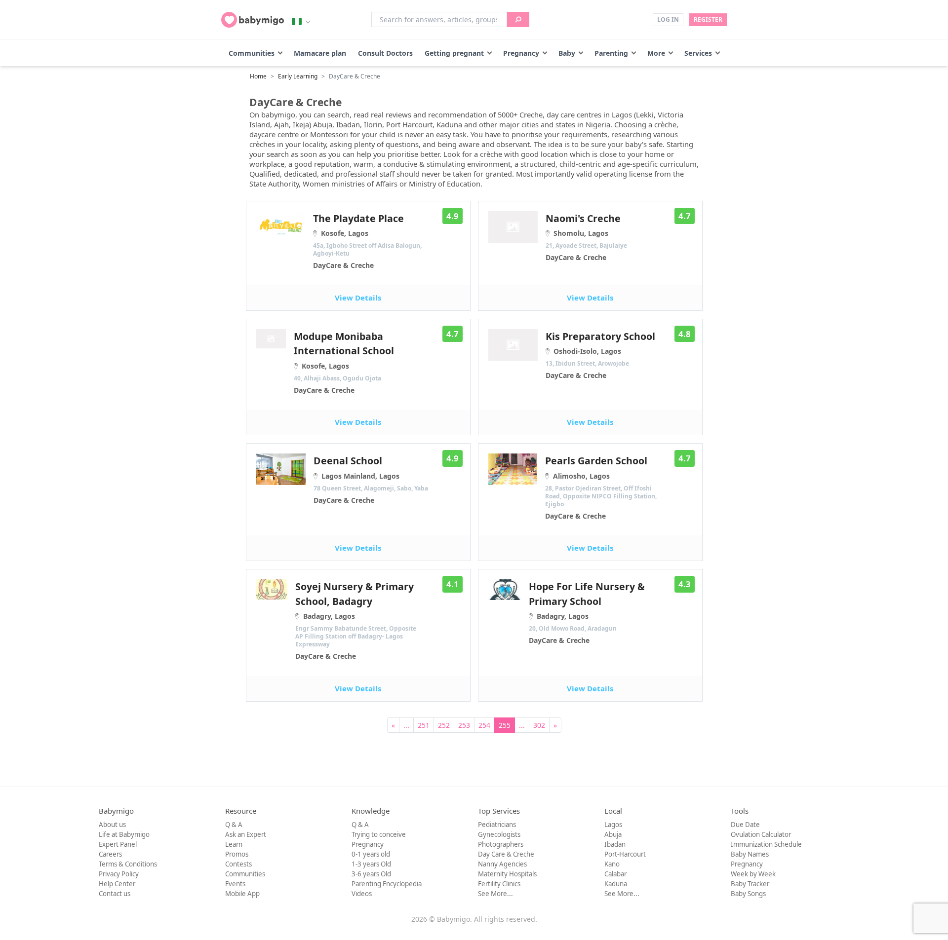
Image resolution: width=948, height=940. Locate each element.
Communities (252, 53)
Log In (668, 19)
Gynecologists (499, 834)
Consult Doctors (385, 53)
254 (484, 725)
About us (112, 824)
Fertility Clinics (499, 883)
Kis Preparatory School (600, 355)
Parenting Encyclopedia (387, 883)
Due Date (745, 824)
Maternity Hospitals (507, 873)
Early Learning (297, 76)
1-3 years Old (371, 864)
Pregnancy (521, 53)
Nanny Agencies (502, 864)
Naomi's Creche (586, 237)
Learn (233, 844)
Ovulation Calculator (761, 834)
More (656, 53)
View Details (358, 297)
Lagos (613, 824)
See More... (495, 893)
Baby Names (750, 854)
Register (708, 19)
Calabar (615, 873)
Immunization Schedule (766, 844)
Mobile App (242, 893)
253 (464, 725)
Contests (238, 864)
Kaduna (615, 883)
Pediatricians (497, 824)
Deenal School (371, 479)
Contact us (114, 893)
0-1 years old (371, 854)
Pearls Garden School (601, 487)
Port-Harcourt (625, 854)
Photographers (500, 844)
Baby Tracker (750, 883)
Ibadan (615, 844)
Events (235, 883)
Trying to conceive (379, 834)
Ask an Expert (245, 834)
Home (258, 76)
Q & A (233, 824)
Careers (110, 854)
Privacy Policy (119, 873)
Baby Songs (748, 893)
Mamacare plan (320, 53)
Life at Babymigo (124, 834)
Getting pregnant (454, 53)
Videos (362, 893)
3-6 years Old (371, 873)
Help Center (117, 883)
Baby (566, 53)
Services (698, 53)
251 (424, 725)
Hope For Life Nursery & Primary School (587, 612)
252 (444, 725)
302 (539, 725)
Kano (612, 864)
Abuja (613, 834)
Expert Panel (118, 844)
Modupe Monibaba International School (344, 362)
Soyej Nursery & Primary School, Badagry (355, 620)
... (406, 725)
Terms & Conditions (128, 864)
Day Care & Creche (506, 854)
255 (505, 725)
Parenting (611, 53)
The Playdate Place (367, 241)
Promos (236, 854)
